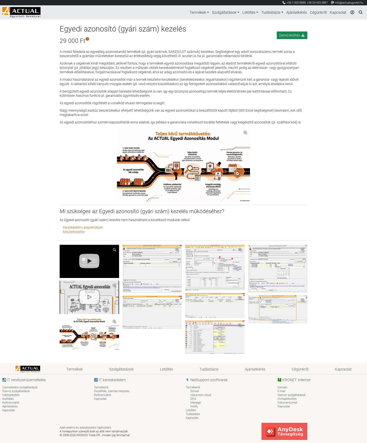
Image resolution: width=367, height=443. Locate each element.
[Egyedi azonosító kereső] (152, 312)
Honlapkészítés (287, 398)
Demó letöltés (290, 35)
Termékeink (101, 387)
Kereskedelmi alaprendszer (83, 227)
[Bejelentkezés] (352, 12)
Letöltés (248, 12)
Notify (194, 406)
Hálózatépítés (10, 395)
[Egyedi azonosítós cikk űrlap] (215, 267)
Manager (195, 402)
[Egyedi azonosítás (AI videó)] (89, 297)
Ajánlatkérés (296, 12)
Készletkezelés (74, 232)
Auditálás (8, 398)
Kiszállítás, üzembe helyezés (111, 391)
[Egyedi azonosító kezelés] (215, 337)
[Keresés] (360, 12)
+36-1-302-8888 (296, 2)
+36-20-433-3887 (317, 2)
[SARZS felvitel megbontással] (278, 309)
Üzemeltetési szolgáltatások (19, 387)
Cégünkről (318, 12)
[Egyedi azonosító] (89, 261)
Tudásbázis (270, 12)
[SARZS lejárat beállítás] (278, 269)
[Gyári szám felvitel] (152, 269)
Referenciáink (10, 402)
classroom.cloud (200, 395)
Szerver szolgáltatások (292, 395)
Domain (282, 387)
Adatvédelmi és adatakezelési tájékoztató (85, 427)
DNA (193, 398)
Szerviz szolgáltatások (16, 391)
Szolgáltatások (224, 12)
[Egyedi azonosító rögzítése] (215, 305)
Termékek (198, 12)
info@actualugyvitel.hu (348, 2)
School (194, 391)
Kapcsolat (338, 12)
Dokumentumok (287, 402)
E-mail (281, 391)
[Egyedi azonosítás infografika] (89, 333)
